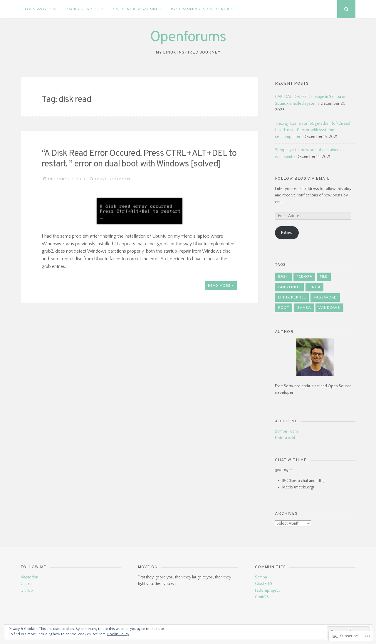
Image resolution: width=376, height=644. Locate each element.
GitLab (26, 583)
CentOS (262, 597)
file (324, 276)
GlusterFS (263, 583)
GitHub (27, 590)
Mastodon (29, 577)
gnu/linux (289, 287)
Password (325, 297)
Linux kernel (292, 297)
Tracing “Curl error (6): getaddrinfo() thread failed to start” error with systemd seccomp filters (312, 130)
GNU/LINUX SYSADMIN (135, 9)
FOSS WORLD (38, 9)
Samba (261, 577)
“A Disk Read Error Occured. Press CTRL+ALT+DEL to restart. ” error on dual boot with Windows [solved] (139, 159)
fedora (304, 276)
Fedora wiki (285, 438)
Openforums (188, 37)
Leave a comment (113, 179)
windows (329, 308)
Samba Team (286, 431)
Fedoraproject (267, 590)
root (283, 308)
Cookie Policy (118, 634)
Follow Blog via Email (302, 178)
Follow (287, 233)
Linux (314, 287)
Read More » (221, 285)
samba (304, 308)
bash (283, 276)
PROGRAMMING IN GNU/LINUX (200, 9)
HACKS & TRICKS (82, 9)
